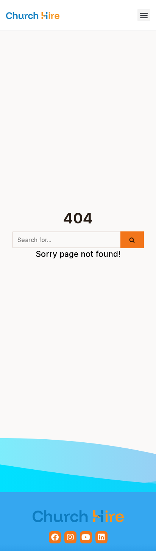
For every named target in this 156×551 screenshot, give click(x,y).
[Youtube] (86, 537)
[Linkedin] (101, 537)
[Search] (132, 239)
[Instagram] (70, 537)
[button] (143, 15)
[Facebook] (55, 537)
